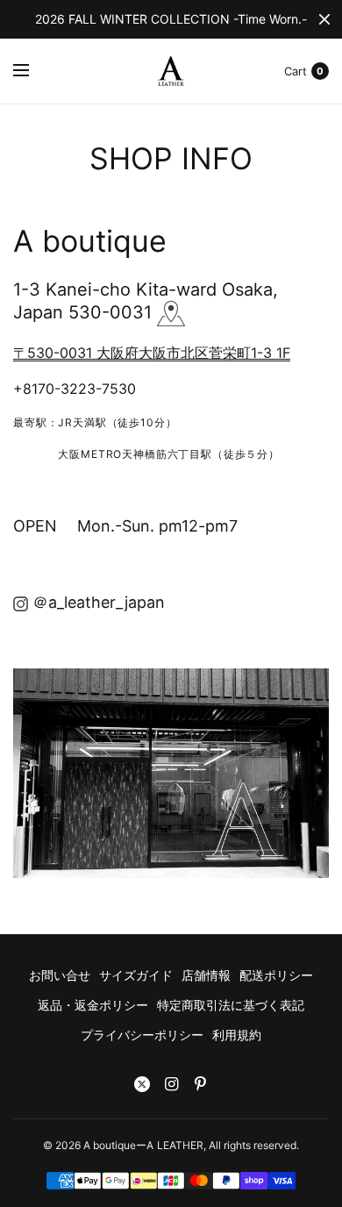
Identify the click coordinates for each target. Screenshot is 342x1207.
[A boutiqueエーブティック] (171, 312)
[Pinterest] (200, 1084)
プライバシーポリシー (142, 1034)
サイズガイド (136, 975)
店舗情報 (206, 975)
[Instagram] (171, 1084)
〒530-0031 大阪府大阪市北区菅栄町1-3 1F (151, 352)
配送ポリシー (276, 975)
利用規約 (236, 1034)
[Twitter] (142, 1084)
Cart (295, 71)
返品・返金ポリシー (93, 1004)
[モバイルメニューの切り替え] (32, 71)
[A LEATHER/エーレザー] (20, 602)
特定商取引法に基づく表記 (230, 1004)
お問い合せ (59, 975)
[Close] (324, 19)
